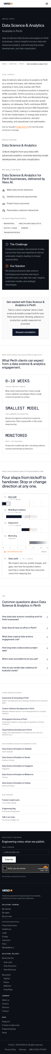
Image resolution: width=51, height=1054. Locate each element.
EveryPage (8, 989)
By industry (6, 909)
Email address (8, 847)
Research (6, 1021)
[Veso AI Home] (8, 4)
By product (6, 975)
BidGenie (7, 986)
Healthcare (6, 929)
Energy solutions (22, 127)
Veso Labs (8, 962)
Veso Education (10, 966)
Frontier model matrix (10, 1025)
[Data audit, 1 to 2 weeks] (6, 503)
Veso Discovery (10, 969)
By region (6, 912)
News (4, 1032)
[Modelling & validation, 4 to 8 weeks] (21, 516)
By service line (7, 958)
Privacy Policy (10, 1049)
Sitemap (22, 1049)
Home (4, 64)
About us (5, 1000)
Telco (4, 944)
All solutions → (8, 947)
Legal (4, 933)
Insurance (6, 940)
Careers (5, 1004)
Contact (5, 1011)
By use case (7, 916)
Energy (5, 936)
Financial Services (9, 925)
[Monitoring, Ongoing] (39, 542)
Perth (21, 64)
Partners (5, 1007)
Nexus (6, 982)
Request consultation (25, 332)
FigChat (7, 978)
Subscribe (9, 859)
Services (12, 64)
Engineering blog (9, 1029)
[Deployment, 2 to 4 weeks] (29, 529)
